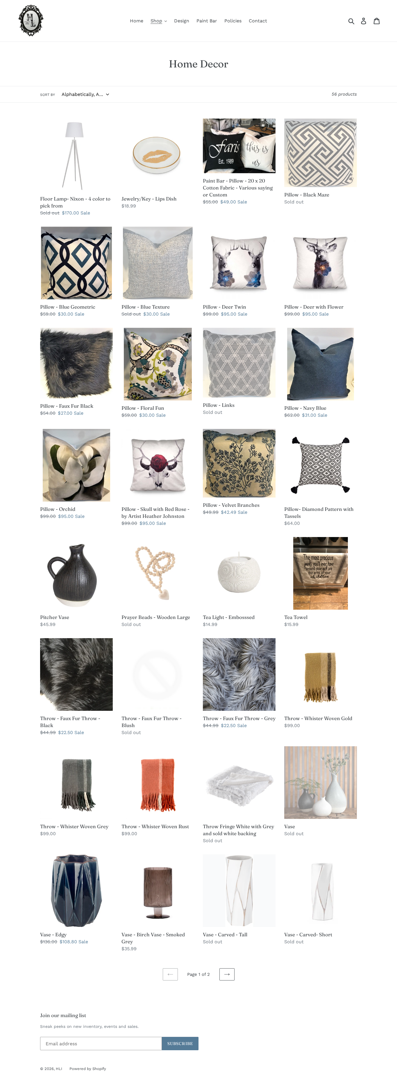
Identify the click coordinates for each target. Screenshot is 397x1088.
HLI (59, 1068)
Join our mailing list (63, 1015)
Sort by (47, 95)
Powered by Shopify (87, 1068)
